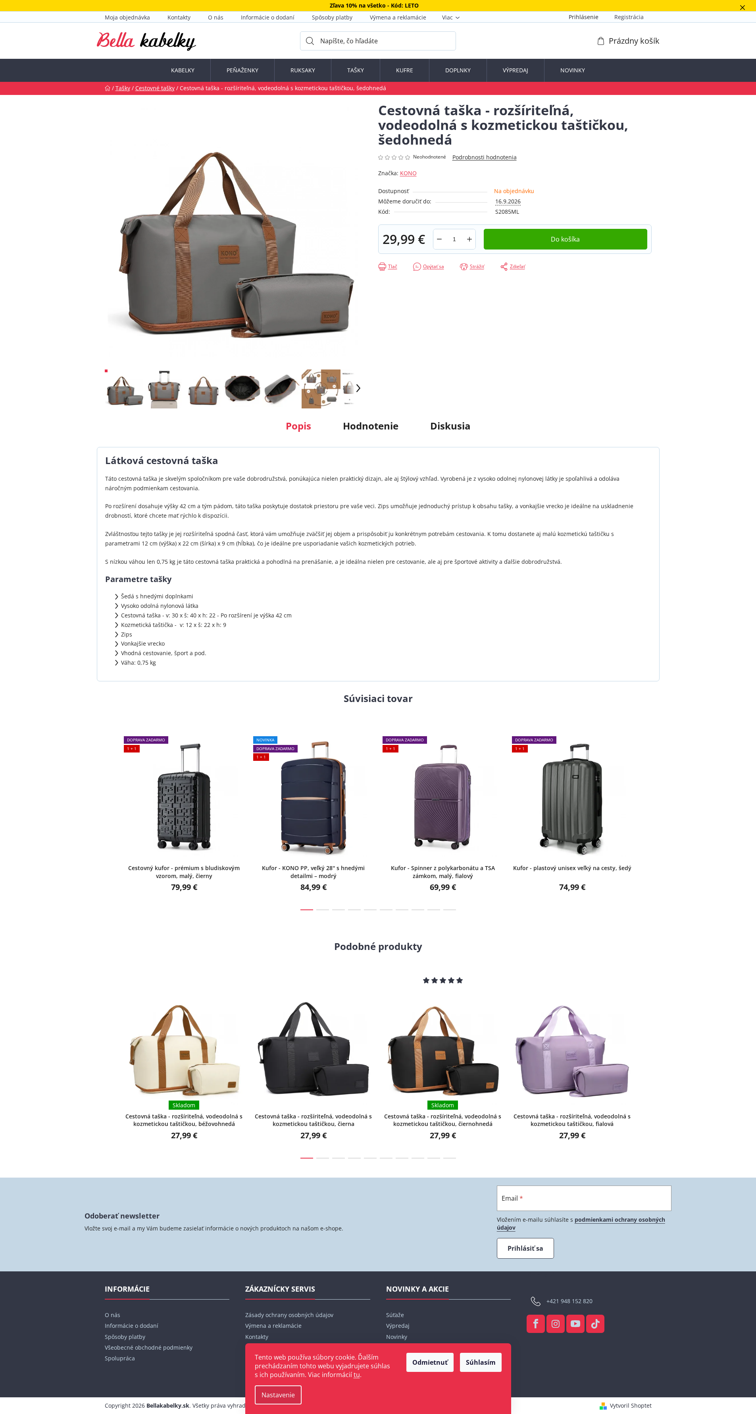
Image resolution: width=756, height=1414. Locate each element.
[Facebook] (536, 1324)
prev (111, 816)
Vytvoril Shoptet (631, 1405)
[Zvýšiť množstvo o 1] (469, 239)
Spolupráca (120, 1358)
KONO (408, 173)
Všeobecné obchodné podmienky (148, 1347)
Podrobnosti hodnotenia (484, 157)
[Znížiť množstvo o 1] (439, 239)
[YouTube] (575, 1324)
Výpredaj (398, 1325)
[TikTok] (595, 1324)
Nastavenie (278, 1395)
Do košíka (565, 239)
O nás (215, 17)
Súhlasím (481, 1362)
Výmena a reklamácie (398, 17)
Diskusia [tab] (450, 425)
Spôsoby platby (332, 17)
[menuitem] (182, 70)
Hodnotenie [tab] (370, 425)
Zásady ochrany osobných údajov (289, 1315)
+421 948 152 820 (569, 1301)
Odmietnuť (430, 1362)
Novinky (396, 1336)
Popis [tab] (298, 425)
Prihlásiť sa (525, 1248)
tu (357, 1374)
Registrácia (629, 17)
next (645, 816)
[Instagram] (555, 1324)
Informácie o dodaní (267, 17)
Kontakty (178, 17)
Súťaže (395, 1315)
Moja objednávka (127, 17)
